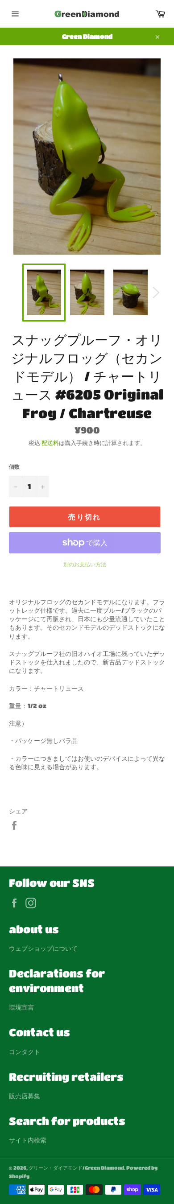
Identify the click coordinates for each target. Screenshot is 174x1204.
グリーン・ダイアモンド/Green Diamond (76, 1168)
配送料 (50, 442)
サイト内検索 (27, 1139)
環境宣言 (21, 1006)
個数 (14, 466)
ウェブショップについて (43, 948)
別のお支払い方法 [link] (84, 564)
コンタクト (24, 1051)
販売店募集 (24, 1095)
